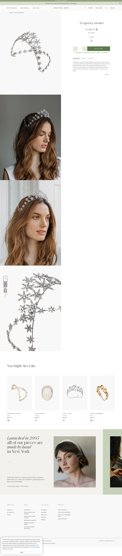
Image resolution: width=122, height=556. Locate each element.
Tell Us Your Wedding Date (64, 515)
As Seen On (10, 512)
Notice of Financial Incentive (47, 543)
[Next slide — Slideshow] (112, 461)
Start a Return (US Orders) (29, 513)
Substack (44, 517)
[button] (106, 8)
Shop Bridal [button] (24, 8)
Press (9, 514)
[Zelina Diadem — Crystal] (47, 393)
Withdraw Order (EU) (30, 520)
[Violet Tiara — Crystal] (74, 393)
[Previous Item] (110, 372)
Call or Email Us (62, 510)
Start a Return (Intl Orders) (29, 517)
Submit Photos (62, 518)
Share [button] (106, 74)
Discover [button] (36, 8)
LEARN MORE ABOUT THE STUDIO (18, 486)
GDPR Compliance (46, 541)
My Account (99, 8)
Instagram (44, 510)
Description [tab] (76, 58)
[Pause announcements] (120, 3)
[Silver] (93, 420)
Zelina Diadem (40, 413)
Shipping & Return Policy (29, 523)
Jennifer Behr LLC (109, 541)
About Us (10, 510)
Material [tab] (83, 58)
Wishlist (90, 8)
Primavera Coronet (14, 413)
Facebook (44, 512)
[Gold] (8, 420)
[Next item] (113, 372)
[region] (61, 3)
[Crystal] (91, 41)
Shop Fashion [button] (12, 8)
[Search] (85, 8)
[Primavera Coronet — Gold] (19, 393)
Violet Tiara (66, 413)
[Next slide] (1, 355)
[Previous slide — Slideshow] (9, 461)
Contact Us (27, 510)
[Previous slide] (1, 352)
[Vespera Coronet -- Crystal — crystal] (5, 278)
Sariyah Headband (96, 413)
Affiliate (43, 519)
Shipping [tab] (90, 58)
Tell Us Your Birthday (64, 512)
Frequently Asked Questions (29, 527)
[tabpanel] (51, 461)
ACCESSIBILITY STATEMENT (61, 0)
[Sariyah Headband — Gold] (102, 393)
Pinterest (44, 514)
